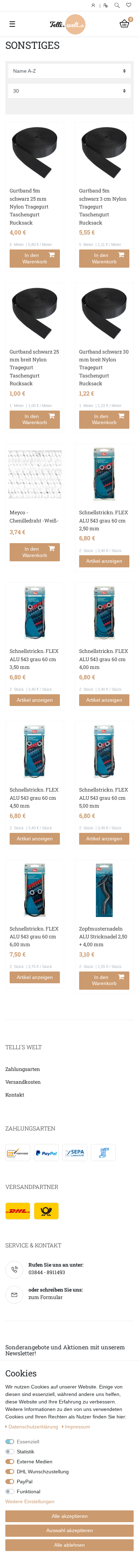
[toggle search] (117, 5)
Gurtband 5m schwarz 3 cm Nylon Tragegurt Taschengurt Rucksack (103, 206)
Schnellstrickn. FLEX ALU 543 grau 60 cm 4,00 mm (103, 659)
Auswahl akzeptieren (69, 1530)
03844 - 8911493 (47, 1272)
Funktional (28, 1491)
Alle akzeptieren (70, 1516)
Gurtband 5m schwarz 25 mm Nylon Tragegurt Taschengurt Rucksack (29, 206)
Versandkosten (23, 1081)
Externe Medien (34, 1461)
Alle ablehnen (69, 1545)
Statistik (25, 1451)
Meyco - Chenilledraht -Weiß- (34, 516)
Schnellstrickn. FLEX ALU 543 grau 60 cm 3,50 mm (34, 659)
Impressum (77, 1426)
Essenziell (28, 1441)
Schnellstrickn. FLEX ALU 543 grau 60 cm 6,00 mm (34, 936)
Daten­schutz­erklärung (34, 1426)
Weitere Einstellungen (30, 1501)
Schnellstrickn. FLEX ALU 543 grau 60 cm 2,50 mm (103, 520)
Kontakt (14, 1094)
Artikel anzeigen (104, 561)
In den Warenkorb (34, 258)
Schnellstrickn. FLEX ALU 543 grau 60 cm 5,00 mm (103, 797)
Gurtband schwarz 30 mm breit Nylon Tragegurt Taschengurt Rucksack (104, 367)
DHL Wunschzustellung (43, 1471)
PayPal (24, 1481)
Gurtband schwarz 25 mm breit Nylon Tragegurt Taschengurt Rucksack (34, 367)
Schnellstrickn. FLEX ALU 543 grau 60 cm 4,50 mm (34, 797)
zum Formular (46, 1297)
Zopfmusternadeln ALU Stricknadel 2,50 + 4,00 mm (103, 936)
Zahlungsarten (22, 1069)
